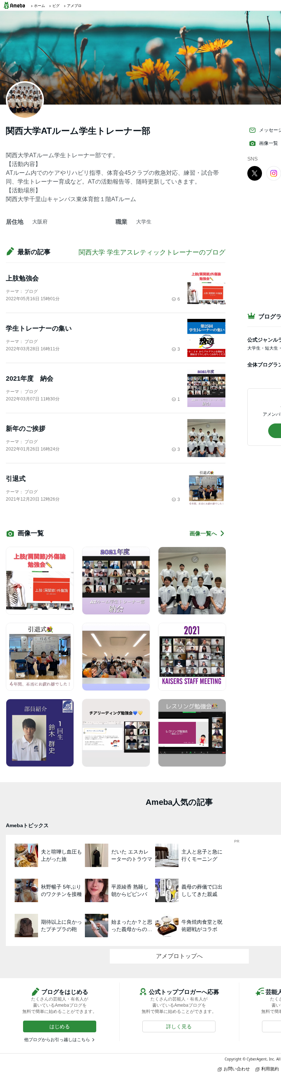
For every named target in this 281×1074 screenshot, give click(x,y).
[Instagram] (273, 173)
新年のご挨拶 (25, 428)
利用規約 (270, 1069)
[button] (59, 1026)
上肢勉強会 (22, 278)
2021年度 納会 (29, 378)
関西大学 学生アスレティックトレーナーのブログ (152, 252)
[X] (254, 173)
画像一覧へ (203, 533)
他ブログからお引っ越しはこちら (57, 1039)
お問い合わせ (237, 1069)
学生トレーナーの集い (39, 328)
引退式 (16, 478)
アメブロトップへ (179, 956)
